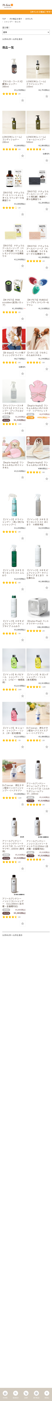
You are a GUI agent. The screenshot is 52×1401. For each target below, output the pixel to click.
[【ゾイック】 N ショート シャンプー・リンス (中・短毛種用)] (14, 713)
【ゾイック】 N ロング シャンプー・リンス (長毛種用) (38, 677)
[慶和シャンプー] (14, 67)
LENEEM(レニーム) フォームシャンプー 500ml (37, 139)
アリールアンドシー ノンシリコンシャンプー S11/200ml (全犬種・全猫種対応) (13, 902)
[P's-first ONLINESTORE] (8, 6)
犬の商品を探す (15, 18)
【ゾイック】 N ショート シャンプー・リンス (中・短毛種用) (13, 730)
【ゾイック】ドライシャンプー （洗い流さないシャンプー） (13, 522)
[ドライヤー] (14, 338)
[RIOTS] (14, 178)
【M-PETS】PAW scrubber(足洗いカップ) (12, 302)
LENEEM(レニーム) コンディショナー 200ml (13, 139)
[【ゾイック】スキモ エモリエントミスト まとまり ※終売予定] (38, 505)
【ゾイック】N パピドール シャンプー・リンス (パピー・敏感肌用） (13, 678)
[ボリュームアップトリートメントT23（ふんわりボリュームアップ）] (38, 770)
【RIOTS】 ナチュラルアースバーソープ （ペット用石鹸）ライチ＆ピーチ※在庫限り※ (37, 249)
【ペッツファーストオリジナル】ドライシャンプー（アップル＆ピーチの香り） (13, 409)
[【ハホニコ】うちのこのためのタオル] (38, 338)
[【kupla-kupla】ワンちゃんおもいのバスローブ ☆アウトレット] (38, 391)
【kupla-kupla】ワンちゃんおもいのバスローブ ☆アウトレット (37, 408)
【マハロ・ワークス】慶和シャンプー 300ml (13, 84)
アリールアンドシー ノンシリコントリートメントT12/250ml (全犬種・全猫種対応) (37, 844)
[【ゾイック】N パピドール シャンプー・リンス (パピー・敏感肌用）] (14, 660)
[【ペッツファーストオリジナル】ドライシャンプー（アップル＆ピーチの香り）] (14, 391)
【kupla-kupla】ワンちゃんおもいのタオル (37, 463)
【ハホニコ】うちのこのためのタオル (37, 354)
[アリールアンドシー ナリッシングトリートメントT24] (14, 827)
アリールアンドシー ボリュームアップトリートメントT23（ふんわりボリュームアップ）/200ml (38, 788)
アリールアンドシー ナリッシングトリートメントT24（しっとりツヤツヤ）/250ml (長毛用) (14, 846)
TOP (4, 18)
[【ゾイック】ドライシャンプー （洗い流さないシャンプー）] (14, 505)
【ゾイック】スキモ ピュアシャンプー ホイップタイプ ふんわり (13, 623)
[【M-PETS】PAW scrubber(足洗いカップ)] (14, 285)
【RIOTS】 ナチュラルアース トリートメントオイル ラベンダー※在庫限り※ (13, 196)
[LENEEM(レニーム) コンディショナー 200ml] (14, 122)
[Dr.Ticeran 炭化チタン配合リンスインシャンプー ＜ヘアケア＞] (14, 770)
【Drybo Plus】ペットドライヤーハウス (37, 622)
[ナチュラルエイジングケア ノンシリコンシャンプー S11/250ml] (14, 885)
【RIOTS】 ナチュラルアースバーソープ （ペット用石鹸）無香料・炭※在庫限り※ (37, 195)
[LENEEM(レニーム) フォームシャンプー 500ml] (38, 122)
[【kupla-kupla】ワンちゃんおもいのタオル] (38, 448)
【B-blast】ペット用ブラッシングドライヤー (13, 354)
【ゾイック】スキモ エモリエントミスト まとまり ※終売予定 (37, 522)
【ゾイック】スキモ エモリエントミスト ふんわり (13, 573)
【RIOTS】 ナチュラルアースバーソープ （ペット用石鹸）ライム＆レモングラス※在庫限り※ (13, 250)
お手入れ (29, 18)
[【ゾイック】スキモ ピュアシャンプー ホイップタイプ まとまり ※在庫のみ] (38, 555)
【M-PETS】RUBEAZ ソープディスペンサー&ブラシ (37, 302)
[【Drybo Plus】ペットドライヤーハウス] (38, 606)
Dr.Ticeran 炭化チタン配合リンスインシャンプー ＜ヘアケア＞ (13, 788)
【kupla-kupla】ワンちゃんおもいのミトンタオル (13, 465)
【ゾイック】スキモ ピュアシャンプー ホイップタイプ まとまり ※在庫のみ (37, 574)
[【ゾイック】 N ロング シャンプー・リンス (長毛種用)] (38, 660)
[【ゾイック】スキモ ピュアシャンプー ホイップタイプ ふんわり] (14, 606)
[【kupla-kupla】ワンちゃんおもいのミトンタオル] (14, 448)
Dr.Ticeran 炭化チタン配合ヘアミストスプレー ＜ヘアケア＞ (37, 730)
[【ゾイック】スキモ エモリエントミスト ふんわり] (14, 555)
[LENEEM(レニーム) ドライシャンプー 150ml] (38, 67)
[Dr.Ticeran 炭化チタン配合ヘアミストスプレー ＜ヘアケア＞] (38, 713)
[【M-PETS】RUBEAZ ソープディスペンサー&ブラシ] (38, 285)
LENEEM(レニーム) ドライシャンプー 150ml (37, 84)
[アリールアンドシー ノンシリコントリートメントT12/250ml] (38, 827)
